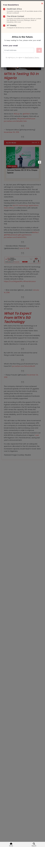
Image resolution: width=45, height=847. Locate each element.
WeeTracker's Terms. (32, 57)
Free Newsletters (11, 5)
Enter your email (10, 46)
